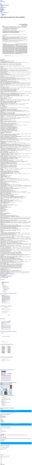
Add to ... (2, 11)
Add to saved (7, 12)
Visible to (1, 419)
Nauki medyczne (4, 14)
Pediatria (3, 15)
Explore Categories (2, 1)
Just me (2, 421)
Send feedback (2, 440)
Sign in (1, 414)
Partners (3, 434)
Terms (3, 435)
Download (1, 408)
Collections (4, 7)
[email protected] (5, 277)
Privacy (1, 435)
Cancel (1, 464)
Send (3, 464)
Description (3, 416)
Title (0, 415)
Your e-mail (1, 454)
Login (1, 4)
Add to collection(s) (2, 12)
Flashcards (1, 7)
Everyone (2, 420)
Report (1, 434)
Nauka (3, 13)
